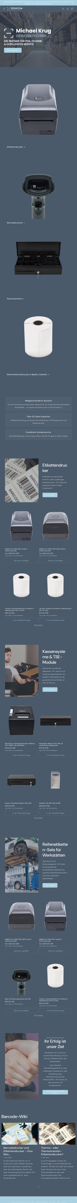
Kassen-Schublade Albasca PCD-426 (18, 803)
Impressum (52, 1202)
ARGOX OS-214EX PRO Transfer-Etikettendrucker (16, 550)
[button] (4, 9)
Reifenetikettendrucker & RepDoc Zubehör (27, 374)
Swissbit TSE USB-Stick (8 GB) (49, 803)
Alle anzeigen (38, 625)
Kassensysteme (14, 299)
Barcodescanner (15, 223)
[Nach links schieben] (34, 1187)
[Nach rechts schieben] (43, 1187)
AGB (58, 1202)
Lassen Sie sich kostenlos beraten (55, 1092)
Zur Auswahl (50, 495)
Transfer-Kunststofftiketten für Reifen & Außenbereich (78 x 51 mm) (19, 609)
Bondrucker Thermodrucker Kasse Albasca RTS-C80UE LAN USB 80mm (20, 744)
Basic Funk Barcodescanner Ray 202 (18, 999)
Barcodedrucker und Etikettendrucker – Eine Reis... (18, 1151)
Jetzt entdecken (13, 50)
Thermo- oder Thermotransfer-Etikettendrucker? (52, 1151)
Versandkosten (19, 556)
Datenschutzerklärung (42, 1202)
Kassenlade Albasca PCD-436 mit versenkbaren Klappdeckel (51, 744)
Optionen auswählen (21, 561)
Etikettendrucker (15, 147)
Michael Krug (19, 1202)
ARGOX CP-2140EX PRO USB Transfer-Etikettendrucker (52, 550)
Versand (64, 1202)
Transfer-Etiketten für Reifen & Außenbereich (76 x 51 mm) (55, 609)
